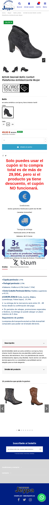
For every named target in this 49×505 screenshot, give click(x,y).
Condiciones (24, 205)
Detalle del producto (12, 369)
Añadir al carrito (26, 146)
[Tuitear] (5, 155)
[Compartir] (3, 155)
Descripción (9, 343)
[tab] (24, 343)
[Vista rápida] (21, 390)
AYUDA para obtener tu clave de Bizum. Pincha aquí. (24, 258)
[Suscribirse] (40, 449)
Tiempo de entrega (24, 229)
